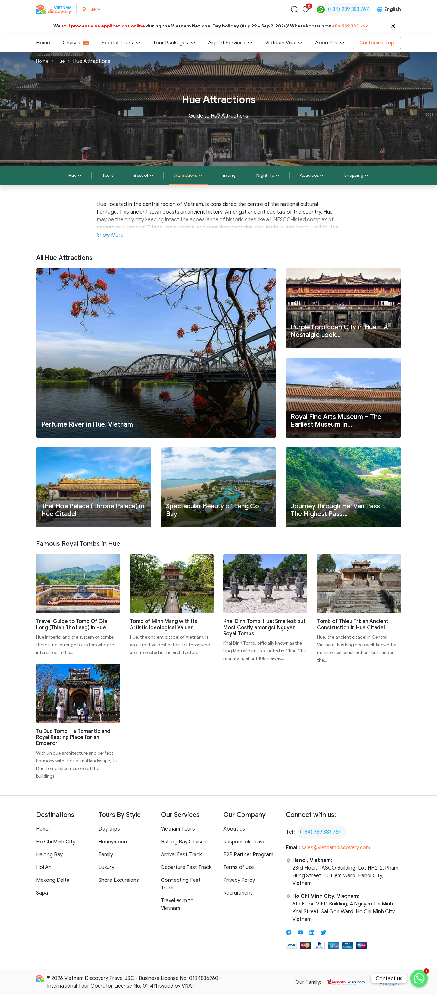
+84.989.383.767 (350, 26)
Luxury (106, 867)
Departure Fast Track (186, 867)
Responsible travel (244, 842)
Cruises (71, 43)
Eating (229, 175)
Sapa (42, 893)
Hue (61, 61)
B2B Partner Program (248, 854)
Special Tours (117, 43)
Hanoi (43, 829)
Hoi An (44, 867)
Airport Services (226, 43)
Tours (107, 175)
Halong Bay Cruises (183, 842)
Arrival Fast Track (181, 854)
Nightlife (265, 175)
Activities (309, 175)
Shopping (353, 175)
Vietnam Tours (178, 829)
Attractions (185, 175)
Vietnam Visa (280, 43)
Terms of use (238, 867)
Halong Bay (49, 854)
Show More (110, 235)
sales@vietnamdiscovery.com (335, 847)
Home (43, 43)
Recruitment (237, 893)
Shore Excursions (119, 880)
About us (234, 829)
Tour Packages (170, 43)
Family (106, 854)
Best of (141, 175)
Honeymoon (113, 842)
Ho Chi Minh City (55, 842)
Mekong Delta (52, 880)
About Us (326, 43)
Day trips (109, 829)
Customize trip (376, 43)
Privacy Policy (239, 880)
